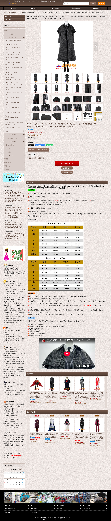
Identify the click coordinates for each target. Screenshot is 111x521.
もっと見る (20, 242)
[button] (38, 46)
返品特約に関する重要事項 (36, 158)
